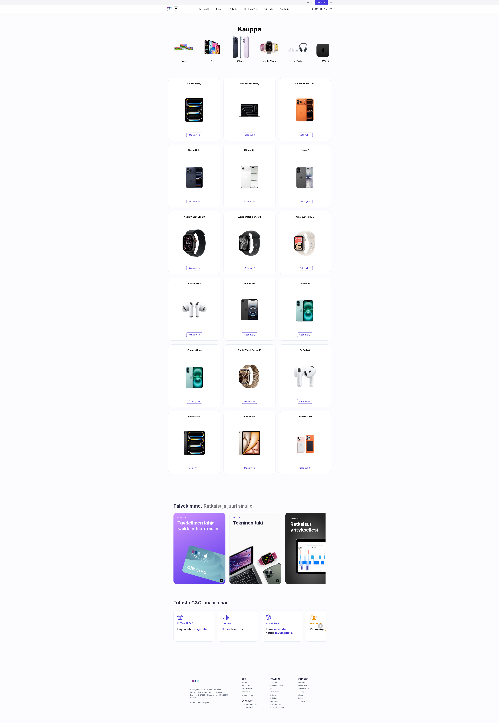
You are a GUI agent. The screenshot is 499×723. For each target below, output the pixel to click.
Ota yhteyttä (302, 701)
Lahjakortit (274, 701)
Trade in (273, 682)
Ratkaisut (301, 682)
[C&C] (172, 9)
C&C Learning (275, 704)
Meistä (244, 682)
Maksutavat (246, 692)
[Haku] (312, 9)
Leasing (301, 692)
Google (300, 698)
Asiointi (273, 695)
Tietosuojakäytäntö (203, 702)
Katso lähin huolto (248, 708)
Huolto (272, 689)
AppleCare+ (302, 686)
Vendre (206, 692)
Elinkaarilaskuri (303, 689)
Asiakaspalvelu (247, 695)
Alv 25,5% (321, 2)
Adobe (300, 695)
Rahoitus (273, 698)
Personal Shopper (277, 707)
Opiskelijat (274, 692)
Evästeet (192, 702)
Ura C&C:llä (246, 686)
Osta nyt (193, 135)
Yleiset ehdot (247, 689)
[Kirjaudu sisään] (321, 9)
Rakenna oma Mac (277, 686)
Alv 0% (310, 2)
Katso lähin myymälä (249, 704)
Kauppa (219, 9)
